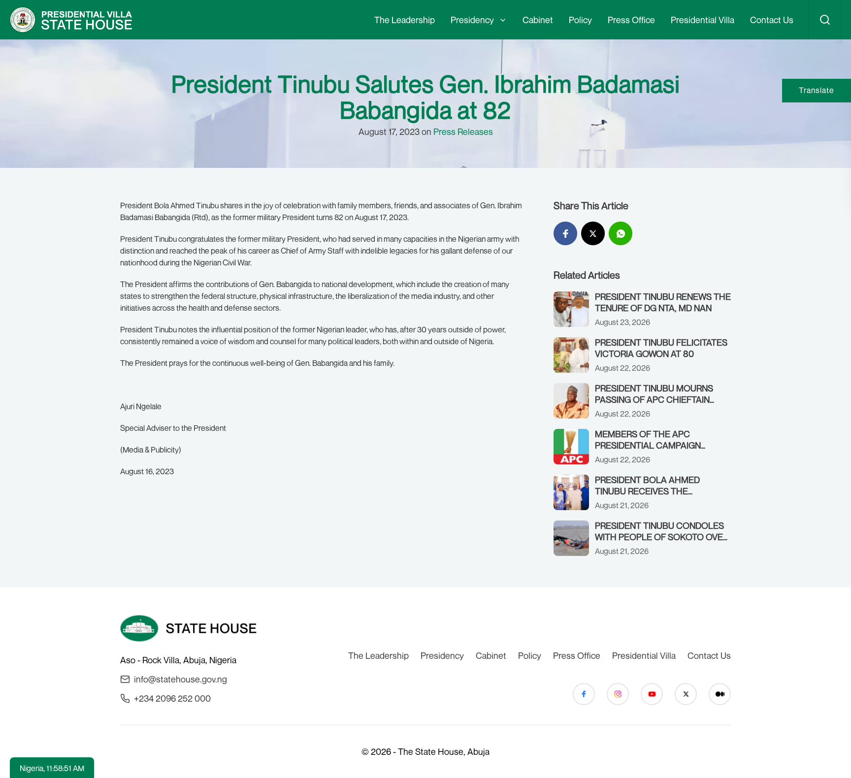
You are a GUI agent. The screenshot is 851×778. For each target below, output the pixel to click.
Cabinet (538, 19)
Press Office (631, 19)
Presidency (472, 19)
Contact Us (771, 19)
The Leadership (404, 19)
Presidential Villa (702, 19)
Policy (580, 19)
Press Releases (463, 131)
